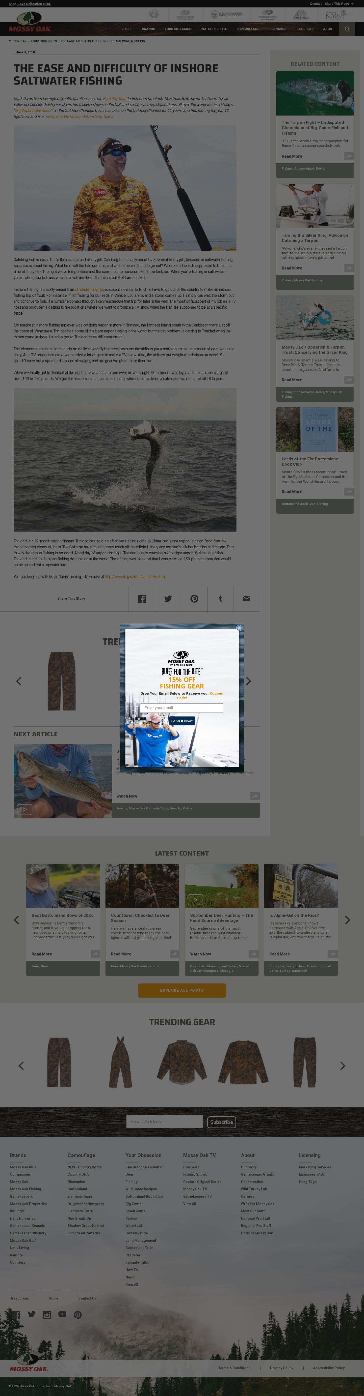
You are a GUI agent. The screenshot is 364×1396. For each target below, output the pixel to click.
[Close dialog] (239, 627)
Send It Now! (182, 721)
